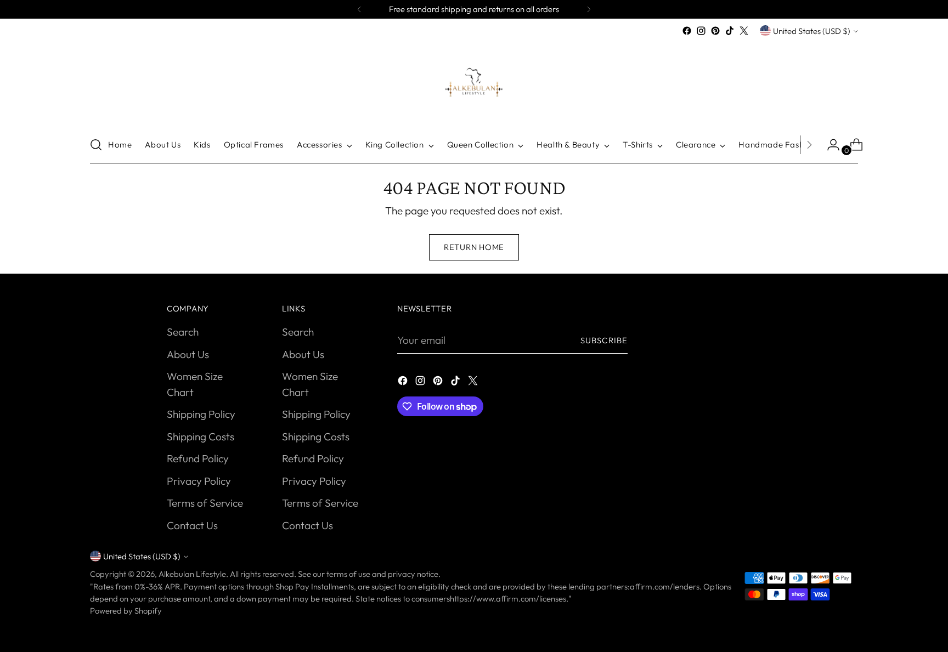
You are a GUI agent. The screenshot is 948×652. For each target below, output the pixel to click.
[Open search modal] (96, 145)
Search (183, 331)
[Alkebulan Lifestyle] (474, 82)
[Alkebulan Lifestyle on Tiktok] (730, 31)
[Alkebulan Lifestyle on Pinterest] (715, 31)
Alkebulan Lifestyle (192, 574)
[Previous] (359, 9)
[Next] (589, 9)
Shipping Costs (200, 436)
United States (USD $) (811, 31)
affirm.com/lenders (664, 586)
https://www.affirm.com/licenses (508, 598)
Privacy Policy (199, 480)
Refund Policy (198, 458)
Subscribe (604, 340)
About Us (188, 354)
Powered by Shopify (126, 610)
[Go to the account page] (829, 145)
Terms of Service (205, 502)
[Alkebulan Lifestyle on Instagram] (701, 31)
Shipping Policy (201, 414)
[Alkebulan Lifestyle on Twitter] (744, 31)
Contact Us (192, 525)
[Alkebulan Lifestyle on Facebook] (687, 31)
